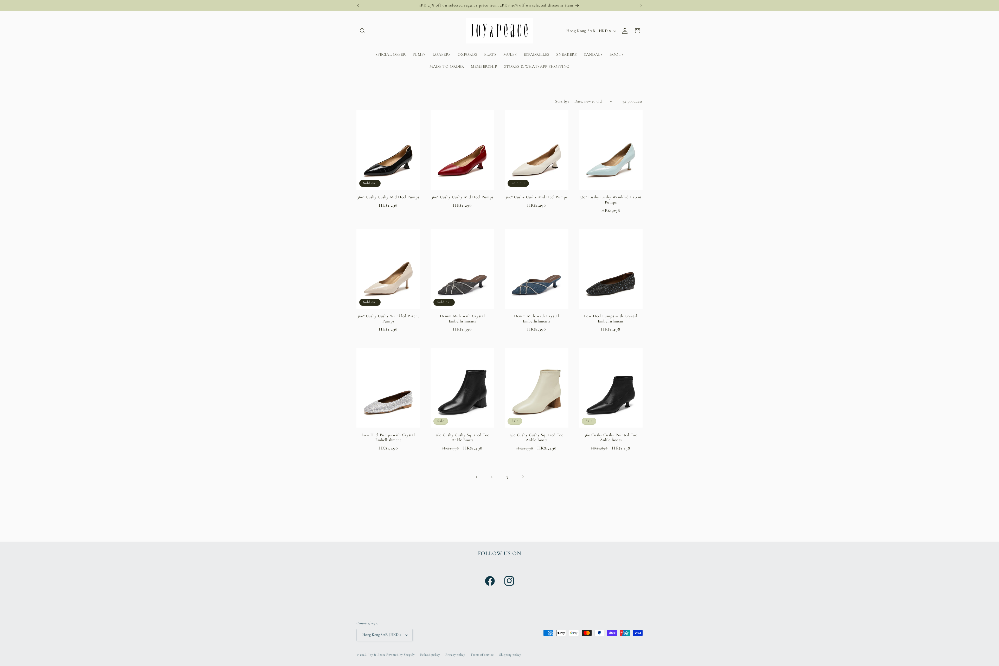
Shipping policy (510, 654)
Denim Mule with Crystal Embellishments (462, 319)
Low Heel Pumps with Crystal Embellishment (610, 319)
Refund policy (430, 654)
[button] (362, 30)
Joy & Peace (376, 654)
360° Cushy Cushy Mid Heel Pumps (388, 197)
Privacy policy (455, 654)
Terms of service (482, 654)
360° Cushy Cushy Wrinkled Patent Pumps (611, 200)
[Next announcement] (641, 5)
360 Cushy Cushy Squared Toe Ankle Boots (462, 437)
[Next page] (522, 477)
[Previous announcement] (358, 5)
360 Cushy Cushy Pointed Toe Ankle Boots (610, 437)
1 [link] (476, 476)
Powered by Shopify (400, 654)
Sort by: (562, 101)
